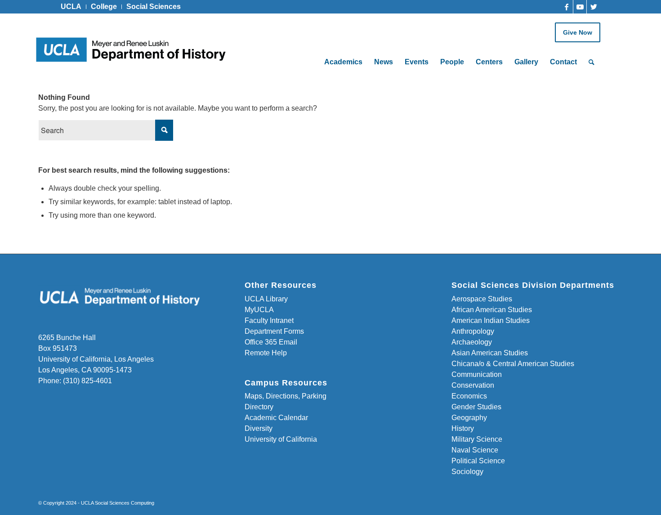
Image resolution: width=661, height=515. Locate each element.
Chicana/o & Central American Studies (512, 363)
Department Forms (274, 331)
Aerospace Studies (481, 299)
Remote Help (266, 353)
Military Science (476, 439)
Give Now (577, 32)
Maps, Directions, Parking (285, 396)
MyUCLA (259, 309)
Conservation (472, 385)
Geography (469, 417)
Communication (476, 374)
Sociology (467, 471)
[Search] (591, 62)
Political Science (478, 461)
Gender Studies (476, 407)
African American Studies (491, 309)
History (462, 428)
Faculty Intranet (269, 320)
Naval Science (474, 450)
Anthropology (472, 331)
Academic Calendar (276, 417)
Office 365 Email (271, 342)
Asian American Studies (489, 353)
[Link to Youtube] (579, 6)
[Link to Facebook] (566, 6)
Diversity (258, 428)
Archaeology (471, 342)
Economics (469, 396)
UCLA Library (266, 299)
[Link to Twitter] (593, 6)
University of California (281, 439)
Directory (259, 407)
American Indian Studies (490, 320)
